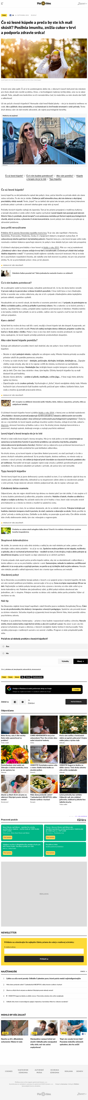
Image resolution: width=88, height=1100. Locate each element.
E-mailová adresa (9, 947)
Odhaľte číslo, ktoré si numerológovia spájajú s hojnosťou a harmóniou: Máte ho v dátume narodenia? (37, 1002)
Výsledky (65, 661)
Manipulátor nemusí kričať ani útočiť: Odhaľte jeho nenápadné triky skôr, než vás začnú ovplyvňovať (43, 1043)
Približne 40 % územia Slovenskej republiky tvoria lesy (24, 233)
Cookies (8, 1071)
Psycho (10, 677)
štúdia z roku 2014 (46, 413)
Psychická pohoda (37, 677)
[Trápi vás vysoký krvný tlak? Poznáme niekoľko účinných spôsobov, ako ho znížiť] (73, 1028)
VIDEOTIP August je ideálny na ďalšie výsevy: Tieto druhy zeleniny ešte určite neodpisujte (36, 996)
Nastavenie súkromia (23, 1071)
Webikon (76, 1084)
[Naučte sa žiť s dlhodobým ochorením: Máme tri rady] (14, 1028)
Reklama (69, 1071)
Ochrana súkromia (54, 1071)
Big (22, 677)
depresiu (4, 425)
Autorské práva (39, 1071)
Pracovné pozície (9, 820)
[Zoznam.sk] (82, 3)
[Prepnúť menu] (2, 4)
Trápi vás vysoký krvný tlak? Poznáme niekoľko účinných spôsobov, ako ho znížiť (71, 1041)
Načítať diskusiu (76, 701)
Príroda (28, 677)
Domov (79, 1071)
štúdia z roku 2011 (51, 248)
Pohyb (4, 15)
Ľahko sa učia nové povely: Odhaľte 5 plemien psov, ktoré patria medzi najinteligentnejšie (43, 978)
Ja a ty (34, 1033)
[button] (46, 646)
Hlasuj (79, 661)
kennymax (64, 1084)
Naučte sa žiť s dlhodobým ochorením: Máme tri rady (12, 1040)
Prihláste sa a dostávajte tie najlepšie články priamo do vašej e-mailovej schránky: (39, 942)
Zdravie (17, 677)
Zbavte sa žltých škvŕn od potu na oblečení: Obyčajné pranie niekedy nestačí (29, 990)
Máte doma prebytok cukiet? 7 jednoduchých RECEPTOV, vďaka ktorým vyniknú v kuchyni (34, 984)
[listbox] (80, 971)
